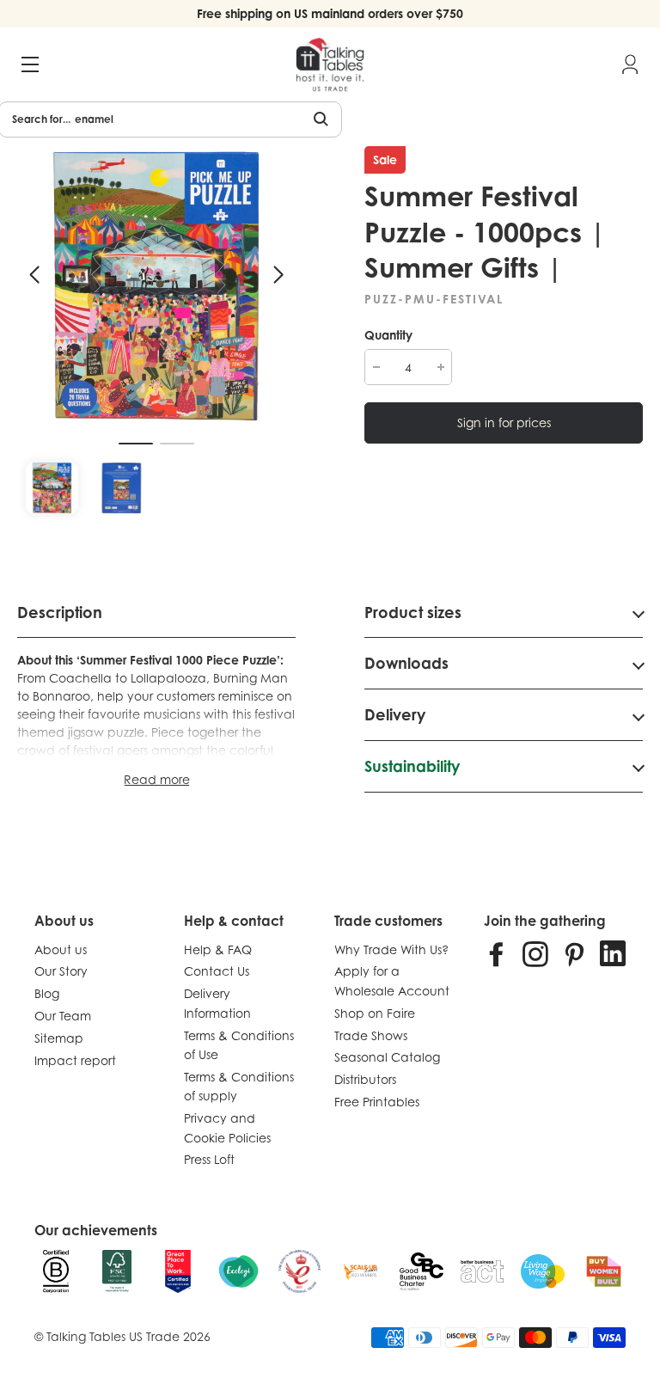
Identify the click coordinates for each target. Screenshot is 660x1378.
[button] (34, 275)
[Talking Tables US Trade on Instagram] (535, 953)
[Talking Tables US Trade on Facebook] (497, 953)
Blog (46, 993)
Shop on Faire (374, 1013)
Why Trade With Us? (391, 949)
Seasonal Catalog (387, 1057)
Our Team (62, 1015)
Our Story (61, 971)
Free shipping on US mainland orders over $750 (330, 13)
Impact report (75, 1060)
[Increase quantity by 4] (440, 367)
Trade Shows (370, 1035)
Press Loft (209, 1159)
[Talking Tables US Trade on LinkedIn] (613, 953)
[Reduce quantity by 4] (376, 367)
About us (60, 949)
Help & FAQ (218, 949)
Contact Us (216, 971)
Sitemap (58, 1038)
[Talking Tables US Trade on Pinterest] (574, 953)
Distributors (365, 1079)
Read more (157, 779)
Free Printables (376, 1101)
